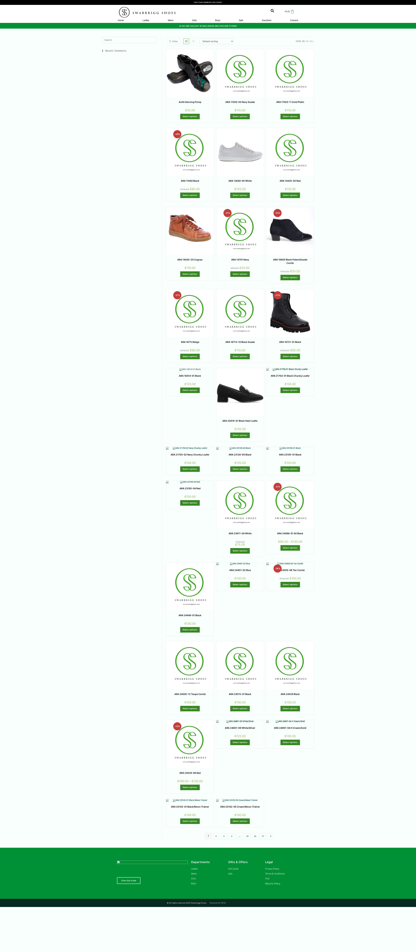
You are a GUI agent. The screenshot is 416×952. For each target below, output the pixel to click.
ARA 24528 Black (290, 694)
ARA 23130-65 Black (240, 454)
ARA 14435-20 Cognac (190, 259)
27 (263, 836)
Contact (294, 20)
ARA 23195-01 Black (290, 454)
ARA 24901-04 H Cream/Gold (290, 727)
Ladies (146, 20)
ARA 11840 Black (190, 180)
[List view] (193, 41)
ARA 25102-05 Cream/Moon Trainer (240, 806)
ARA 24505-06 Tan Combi (290, 570)
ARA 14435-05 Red (290, 180)
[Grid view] (186, 41)
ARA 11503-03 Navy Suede (240, 102)
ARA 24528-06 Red (190, 772)
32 (303, 41)
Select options (190, 116)
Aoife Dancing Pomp (190, 102)
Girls (194, 20)
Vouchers (266, 20)
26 (255, 836)
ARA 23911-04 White (240, 533)
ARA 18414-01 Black (190, 375)
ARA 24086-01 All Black (290, 533)
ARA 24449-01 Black (190, 615)
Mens (170, 20)
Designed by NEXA (218, 903)
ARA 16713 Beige (190, 342)
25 (247, 836)
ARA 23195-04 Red (190, 488)
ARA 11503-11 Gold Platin (290, 102)
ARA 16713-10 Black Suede (240, 342)
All (312, 41)
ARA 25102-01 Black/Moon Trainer (190, 806)
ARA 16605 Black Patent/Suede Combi (290, 261)
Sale (241, 20)
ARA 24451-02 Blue (240, 570)
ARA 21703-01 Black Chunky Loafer (290, 375)
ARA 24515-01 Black (240, 694)
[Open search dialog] (270, 11)
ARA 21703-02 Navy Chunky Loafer (190, 454)
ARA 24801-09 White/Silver (240, 727)
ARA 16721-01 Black (290, 342)
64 (307, 41)
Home (121, 20)
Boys (217, 20)
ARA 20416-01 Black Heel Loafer (240, 420)
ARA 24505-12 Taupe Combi (190, 694)
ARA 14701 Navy (240, 259)
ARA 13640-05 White (240, 180)
